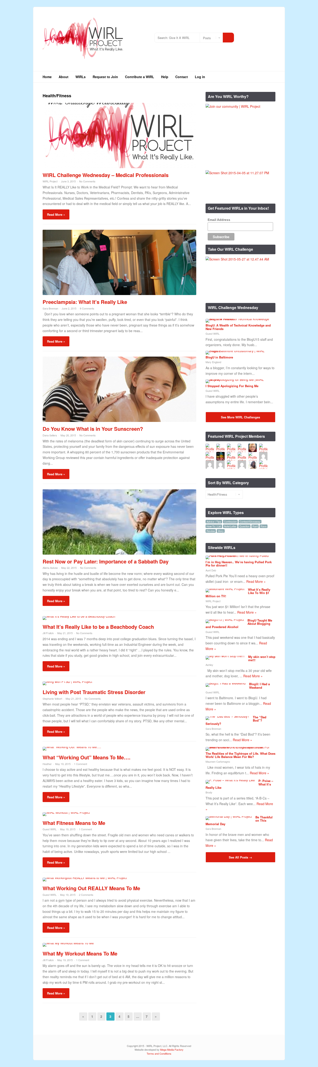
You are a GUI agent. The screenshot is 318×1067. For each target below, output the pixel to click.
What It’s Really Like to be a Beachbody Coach (98, 626)
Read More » (56, 214)
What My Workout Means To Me (80, 953)
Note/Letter (230, 526)
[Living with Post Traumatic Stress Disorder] (67, 681)
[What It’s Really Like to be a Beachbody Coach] (79, 616)
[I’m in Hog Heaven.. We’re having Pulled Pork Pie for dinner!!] (239, 555)
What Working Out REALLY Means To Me (91, 888)
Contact (181, 76)
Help (164, 76)
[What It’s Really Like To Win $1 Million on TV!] (225, 588)
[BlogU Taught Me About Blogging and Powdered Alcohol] (225, 619)
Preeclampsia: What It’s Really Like (85, 302)
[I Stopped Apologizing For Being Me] (239, 379)
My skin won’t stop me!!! (261, 658)
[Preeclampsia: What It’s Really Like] (119, 293)
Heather (47, 764)
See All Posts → (240, 857)
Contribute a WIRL (139, 76)
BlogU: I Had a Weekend (259, 685)
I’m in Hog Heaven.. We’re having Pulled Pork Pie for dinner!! (239, 563)
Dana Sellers (50, 435)
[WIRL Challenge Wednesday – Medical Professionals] (119, 166)
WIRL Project (50, 181)
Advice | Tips (213, 521)
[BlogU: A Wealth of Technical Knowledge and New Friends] (239, 318)
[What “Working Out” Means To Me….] (72, 746)
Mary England (213, 362)
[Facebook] (257, 36)
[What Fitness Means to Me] (66, 812)
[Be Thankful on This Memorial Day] (229, 816)
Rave (263, 526)
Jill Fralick (48, 633)
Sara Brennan (50, 308)
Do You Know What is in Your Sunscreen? (93, 428)
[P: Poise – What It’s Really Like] (230, 780)
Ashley (209, 665)
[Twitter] (250, 36)
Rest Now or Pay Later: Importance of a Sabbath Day (106, 561)
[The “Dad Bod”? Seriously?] (227, 716)
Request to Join (105, 76)
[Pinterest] (271, 36)
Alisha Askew (50, 568)
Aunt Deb (211, 570)
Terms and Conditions (159, 1053)
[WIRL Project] (83, 61)
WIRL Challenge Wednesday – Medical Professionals (106, 175)
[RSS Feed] (243, 36)
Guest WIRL (50, 829)
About (63, 76)
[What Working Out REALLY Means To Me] (85, 877)
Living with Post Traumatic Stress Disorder (94, 692)
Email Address (219, 220)
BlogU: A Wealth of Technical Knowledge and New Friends (238, 327)
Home (47, 76)
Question (244, 526)
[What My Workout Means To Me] (68, 943)
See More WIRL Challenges (240, 417)
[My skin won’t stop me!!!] (225, 655)
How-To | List (213, 526)
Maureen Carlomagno (218, 761)
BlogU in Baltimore (219, 357)
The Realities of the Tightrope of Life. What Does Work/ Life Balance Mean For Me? (240, 755)
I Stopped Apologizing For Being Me (232, 386)
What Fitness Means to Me (74, 823)
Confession (230, 521)
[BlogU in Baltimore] (239, 350)
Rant (255, 526)
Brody (209, 792)
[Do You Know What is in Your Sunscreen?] (119, 420)
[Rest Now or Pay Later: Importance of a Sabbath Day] (119, 553)
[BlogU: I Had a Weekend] (226, 683)
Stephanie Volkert (52, 698)
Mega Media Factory (171, 1049)
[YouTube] (264, 36)
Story (221, 531)
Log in (200, 76)
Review (210, 531)
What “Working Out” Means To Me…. (86, 757)
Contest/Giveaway (250, 521)
